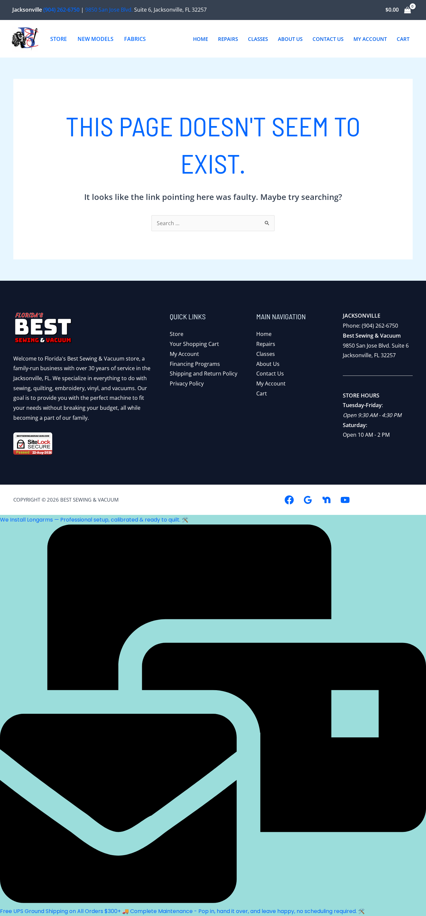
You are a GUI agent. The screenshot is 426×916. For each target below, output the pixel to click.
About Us (268, 364)
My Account (184, 354)
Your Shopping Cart (194, 344)
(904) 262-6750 (61, 9)
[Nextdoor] (326, 500)
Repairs (265, 344)
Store (176, 334)
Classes (265, 354)
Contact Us (270, 373)
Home (264, 334)
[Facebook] (289, 500)
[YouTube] (345, 500)
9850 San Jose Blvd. (109, 9)
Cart (261, 393)
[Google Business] (308, 500)
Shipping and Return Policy (203, 373)
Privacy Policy (187, 383)
